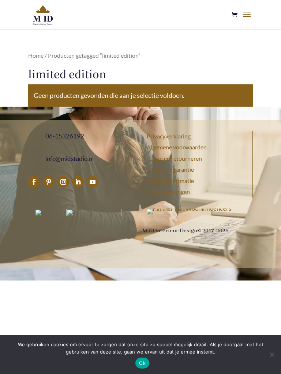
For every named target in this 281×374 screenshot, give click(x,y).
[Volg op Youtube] (92, 182)
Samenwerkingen (168, 191)
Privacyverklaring (169, 136)
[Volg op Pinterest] (49, 182)
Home (36, 55)
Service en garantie (170, 169)
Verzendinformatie (170, 180)
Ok (142, 363)
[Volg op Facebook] (34, 182)
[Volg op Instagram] (63, 182)
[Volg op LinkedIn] (78, 182)
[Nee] (272, 354)
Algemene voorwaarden (177, 147)
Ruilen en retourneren (174, 158)
